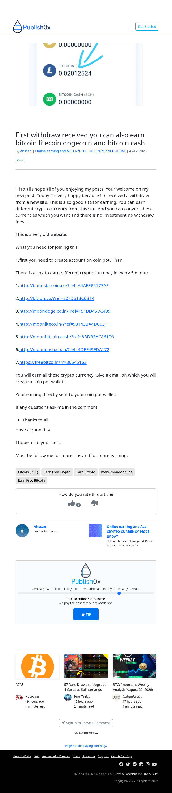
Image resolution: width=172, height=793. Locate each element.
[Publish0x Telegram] (135, 764)
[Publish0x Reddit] (142, 764)
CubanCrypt (132, 696)
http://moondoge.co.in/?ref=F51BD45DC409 (65, 311)
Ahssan (26, 151)
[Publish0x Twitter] (128, 764)
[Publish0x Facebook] (122, 764)
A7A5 (19, 684)
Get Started (147, 26)
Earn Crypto (85, 472)
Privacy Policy (150, 774)
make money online (116, 472)
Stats (76, 756)
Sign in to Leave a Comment (87, 722)
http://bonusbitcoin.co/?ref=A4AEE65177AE (64, 285)
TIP (88, 614)
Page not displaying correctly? (86, 746)
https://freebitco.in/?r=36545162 (53, 362)
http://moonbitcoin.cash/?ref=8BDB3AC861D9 (66, 337)
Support (103, 756)
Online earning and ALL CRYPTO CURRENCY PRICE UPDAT (80, 151)
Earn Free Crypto (57, 472)
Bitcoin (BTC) (28, 472)
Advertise (88, 756)
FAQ (37, 756)
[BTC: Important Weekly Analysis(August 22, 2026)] (134, 666)
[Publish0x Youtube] (155, 764)
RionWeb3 (82, 696)
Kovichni (32, 696)
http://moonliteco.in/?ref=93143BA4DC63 (62, 324)
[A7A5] (37, 666)
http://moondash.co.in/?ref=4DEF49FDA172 (64, 349)
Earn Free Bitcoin (31, 480)
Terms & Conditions (125, 774)
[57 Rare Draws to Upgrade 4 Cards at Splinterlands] (86, 666)
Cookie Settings (121, 756)
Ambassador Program (56, 756)
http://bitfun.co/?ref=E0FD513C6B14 (56, 298)
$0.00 (20, 160)
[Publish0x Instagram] (148, 764)
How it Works (22, 756)
